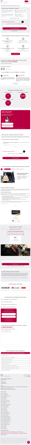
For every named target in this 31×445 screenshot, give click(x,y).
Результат (21, 169)
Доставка (13, 386)
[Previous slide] (14, 258)
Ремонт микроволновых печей (5, 413)
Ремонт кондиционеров (4, 394)
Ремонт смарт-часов (4, 408)
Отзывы (16, 386)
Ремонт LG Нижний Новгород (14, 433)
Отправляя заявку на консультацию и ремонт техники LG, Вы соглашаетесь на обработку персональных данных (9, 319)
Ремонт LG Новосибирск (23, 433)
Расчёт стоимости (24, 386)
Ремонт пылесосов (4, 427)
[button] (27, 284)
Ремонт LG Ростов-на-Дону (5, 433)
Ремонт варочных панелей (5, 423)
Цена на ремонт (9, 386)
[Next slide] (17, 258)
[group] (5, 288)
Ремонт (18, 169)
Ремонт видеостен (3, 402)
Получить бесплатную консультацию (8, 316)
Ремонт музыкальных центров (5, 416)
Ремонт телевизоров (4, 393)
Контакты (19, 386)
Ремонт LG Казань (3, 434)
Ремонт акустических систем (5, 401)
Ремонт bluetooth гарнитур (5, 405)
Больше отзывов (15, 83)
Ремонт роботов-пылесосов (5, 400)
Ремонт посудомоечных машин (5, 417)
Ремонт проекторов (4, 409)
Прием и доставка (7, 169)
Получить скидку (7, 126)
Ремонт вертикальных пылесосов (6, 404)
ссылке (15, 389)
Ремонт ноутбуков (3, 398)
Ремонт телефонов (4, 425)
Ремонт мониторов (4, 397)
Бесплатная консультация (15, 28)
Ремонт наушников (3, 428)
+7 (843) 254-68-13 (27, 3)
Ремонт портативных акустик (5, 420)
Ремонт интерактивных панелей (6, 421)
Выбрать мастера (15, 264)
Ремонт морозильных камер (5, 424)
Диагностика (13, 169)
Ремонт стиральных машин (5, 412)
